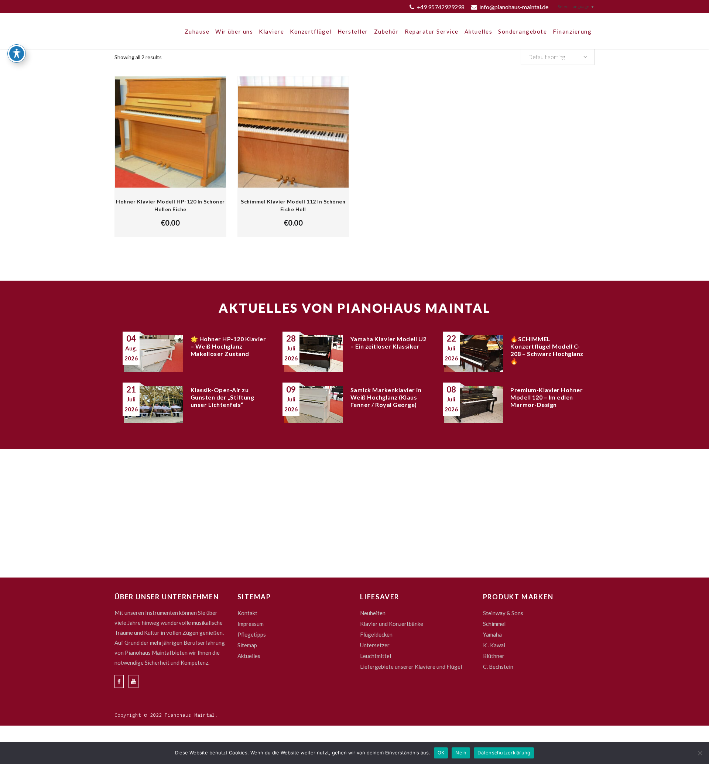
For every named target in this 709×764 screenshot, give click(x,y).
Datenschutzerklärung (503, 753)
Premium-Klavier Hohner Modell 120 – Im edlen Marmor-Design (546, 397)
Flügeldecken (376, 634)
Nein (460, 753)
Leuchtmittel (375, 655)
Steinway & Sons (503, 613)
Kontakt (247, 613)
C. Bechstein (498, 666)
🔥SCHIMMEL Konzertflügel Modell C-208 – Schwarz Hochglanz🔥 (546, 349)
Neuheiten (373, 613)
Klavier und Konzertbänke (391, 623)
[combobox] (558, 57)
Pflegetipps (251, 634)
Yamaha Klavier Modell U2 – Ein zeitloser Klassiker (388, 342)
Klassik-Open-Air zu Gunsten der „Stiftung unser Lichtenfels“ (222, 397)
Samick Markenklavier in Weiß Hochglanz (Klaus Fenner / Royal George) (386, 397)
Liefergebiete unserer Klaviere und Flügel (411, 666)
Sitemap (247, 645)
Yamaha (492, 634)
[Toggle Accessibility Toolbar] (16, 53)
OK (441, 753)
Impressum (250, 623)
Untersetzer (375, 645)
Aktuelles (248, 655)
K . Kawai (494, 645)
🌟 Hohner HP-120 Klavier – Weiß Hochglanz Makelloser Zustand (228, 346)
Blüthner (493, 655)
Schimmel (494, 623)
